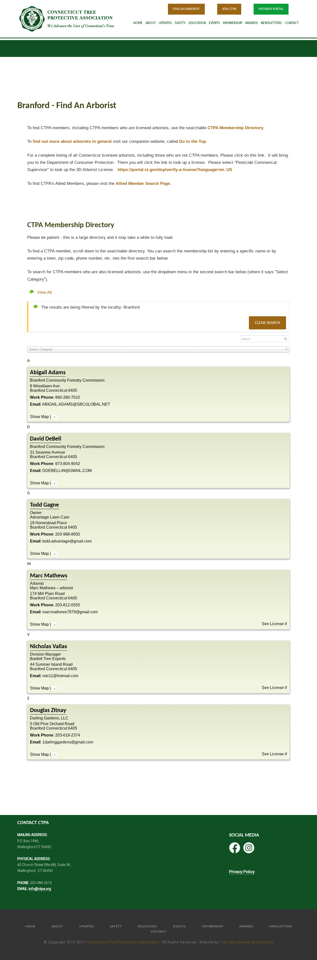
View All (44, 292)
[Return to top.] (54, 417)
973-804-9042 (67, 464)
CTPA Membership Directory (235, 127)
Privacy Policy (242, 871)
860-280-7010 (67, 397)
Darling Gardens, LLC (49, 718)
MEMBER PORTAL (271, 9)
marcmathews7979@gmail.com (70, 612)
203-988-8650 (67, 534)
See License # (274, 624)
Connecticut (56, 390)
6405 (72, 390)
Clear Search (267, 323)
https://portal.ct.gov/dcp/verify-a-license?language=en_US (175, 169)
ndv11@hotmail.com (60, 676)
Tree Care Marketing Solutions (246, 942)
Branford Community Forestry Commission (67, 380)
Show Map (39, 417)
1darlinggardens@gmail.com (67, 742)
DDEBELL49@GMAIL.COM (67, 470)
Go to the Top (192, 141)
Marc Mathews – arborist (51, 588)
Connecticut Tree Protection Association (122, 942)
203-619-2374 (67, 735)
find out (72, 141)
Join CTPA (229, 9)
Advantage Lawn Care (49, 517)
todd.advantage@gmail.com (67, 541)
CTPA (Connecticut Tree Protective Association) (73, 18)
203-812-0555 (67, 605)
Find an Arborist (186, 9)
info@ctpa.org (40, 889)
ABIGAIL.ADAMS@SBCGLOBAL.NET (76, 404)
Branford (37, 390)
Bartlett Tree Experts (48, 659)
